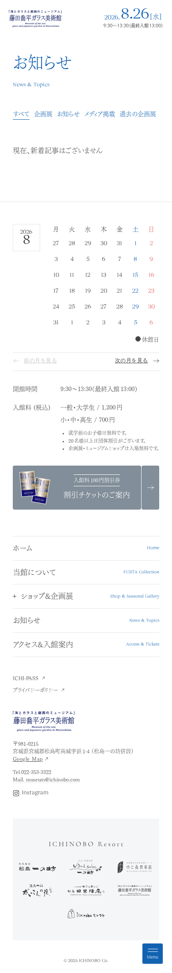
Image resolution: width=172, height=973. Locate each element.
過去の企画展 (138, 114)
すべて (21, 114)
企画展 (43, 114)
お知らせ (68, 114)
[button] (86, 596)
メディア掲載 (99, 114)
